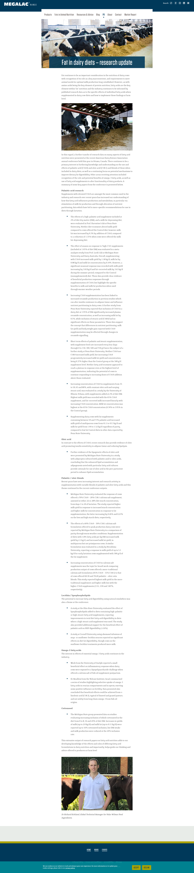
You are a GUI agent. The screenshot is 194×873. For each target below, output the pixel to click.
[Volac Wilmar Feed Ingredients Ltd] (20, 4)
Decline (147, 867)
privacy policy (70, 868)
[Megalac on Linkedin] (183, 3)
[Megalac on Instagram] (179, 3)
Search (165, 3)
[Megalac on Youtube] (188, 3)
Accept (136, 867)
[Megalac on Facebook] (175, 3)
